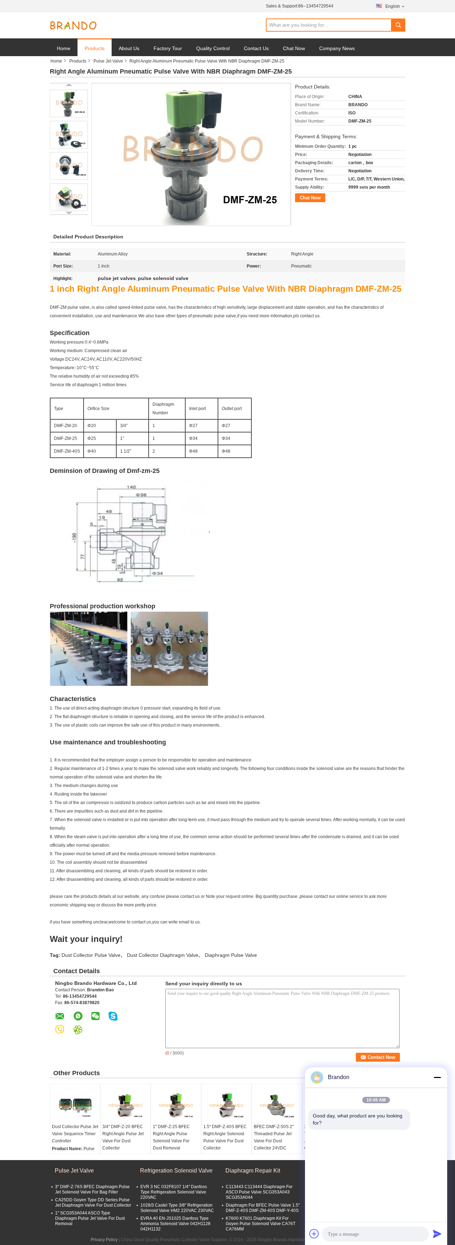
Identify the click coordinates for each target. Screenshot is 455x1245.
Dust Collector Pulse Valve (91, 955)
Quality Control (213, 48)
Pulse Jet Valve (108, 61)
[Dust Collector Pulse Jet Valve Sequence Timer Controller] (75, 1105)
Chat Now (294, 48)
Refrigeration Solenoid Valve (176, 1171)
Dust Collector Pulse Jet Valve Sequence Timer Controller (75, 1133)
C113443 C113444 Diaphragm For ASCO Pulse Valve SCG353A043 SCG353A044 (259, 1192)
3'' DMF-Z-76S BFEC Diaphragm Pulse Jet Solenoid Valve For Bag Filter (92, 1189)
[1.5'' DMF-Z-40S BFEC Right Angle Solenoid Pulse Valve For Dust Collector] (226, 1105)
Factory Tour (168, 48)
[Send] (437, 1233)
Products (95, 48)
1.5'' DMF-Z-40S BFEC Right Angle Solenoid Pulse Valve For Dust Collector (225, 1137)
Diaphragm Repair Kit (252, 1171)
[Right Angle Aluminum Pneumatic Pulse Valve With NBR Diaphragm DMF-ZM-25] (69, 103)
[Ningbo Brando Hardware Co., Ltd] (73, 25)
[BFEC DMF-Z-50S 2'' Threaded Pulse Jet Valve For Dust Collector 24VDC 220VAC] (277, 1105)
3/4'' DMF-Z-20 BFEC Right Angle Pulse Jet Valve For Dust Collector (123, 1137)
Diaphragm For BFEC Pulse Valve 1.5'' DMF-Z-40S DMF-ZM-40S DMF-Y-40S (263, 1208)
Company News (337, 48)
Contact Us (256, 48)
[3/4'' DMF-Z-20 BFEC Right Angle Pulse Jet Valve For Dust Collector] (125, 1105)
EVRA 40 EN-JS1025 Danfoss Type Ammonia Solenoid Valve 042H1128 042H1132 (175, 1223)
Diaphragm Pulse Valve (231, 955)
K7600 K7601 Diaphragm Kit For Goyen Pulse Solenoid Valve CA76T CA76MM (260, 1223)
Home (63, 48)
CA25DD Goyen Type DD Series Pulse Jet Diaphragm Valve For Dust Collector (93, 1202)
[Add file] (314, 1233)
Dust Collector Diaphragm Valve (162, 955)
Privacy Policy (104, 1239)
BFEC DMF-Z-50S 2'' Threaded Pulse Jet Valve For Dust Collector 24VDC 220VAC (274, 1141)
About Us (129, 48)
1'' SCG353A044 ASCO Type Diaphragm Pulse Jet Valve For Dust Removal (90, 1218)
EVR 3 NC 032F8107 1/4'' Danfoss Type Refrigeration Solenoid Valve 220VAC (173, 1192)
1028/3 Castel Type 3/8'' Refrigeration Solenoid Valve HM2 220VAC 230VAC (177, 1208)
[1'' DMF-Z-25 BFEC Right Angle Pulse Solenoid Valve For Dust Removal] (176, 1105)
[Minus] (437, 1077)
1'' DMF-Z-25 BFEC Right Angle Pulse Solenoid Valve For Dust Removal (171, 1137)
